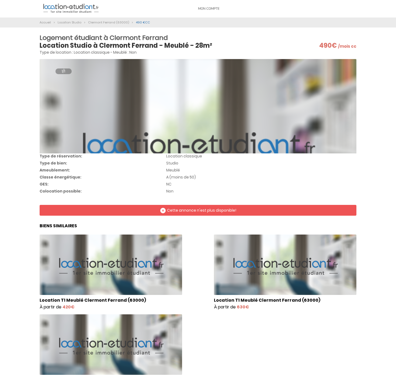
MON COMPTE (209, 8)
